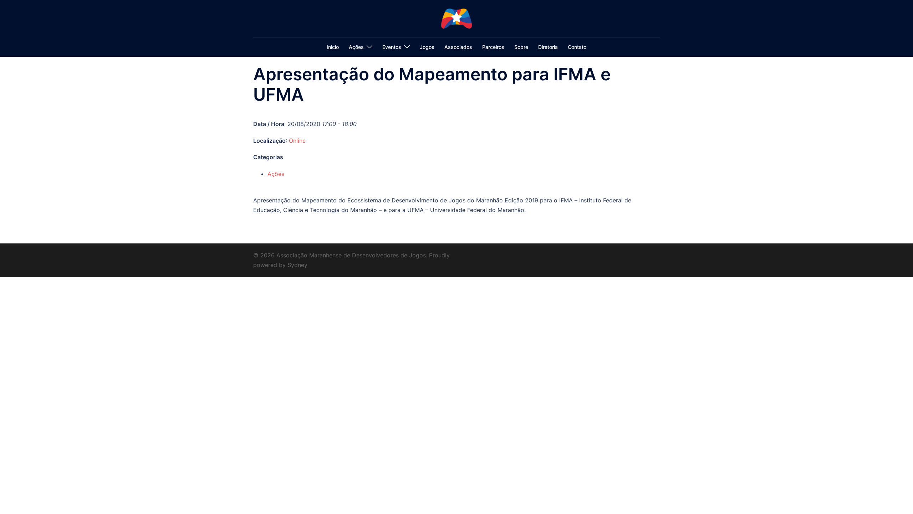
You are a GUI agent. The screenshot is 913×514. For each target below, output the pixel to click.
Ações (356, 47)
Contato (577, 47)
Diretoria (548, 47)
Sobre (521, 47)
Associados (458, 47)
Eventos (391, 47)
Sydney (297, 264)
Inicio (333, 47)
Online (297, 140)
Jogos (427, 47)
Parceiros (493, 47)
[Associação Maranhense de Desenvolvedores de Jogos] (456, 17)
